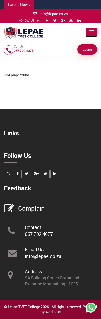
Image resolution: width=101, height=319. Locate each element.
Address (33, 271)
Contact (33, 227)
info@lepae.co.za (53, 13)
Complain (31, 208)
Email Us (34, 249)
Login (87, 49)
